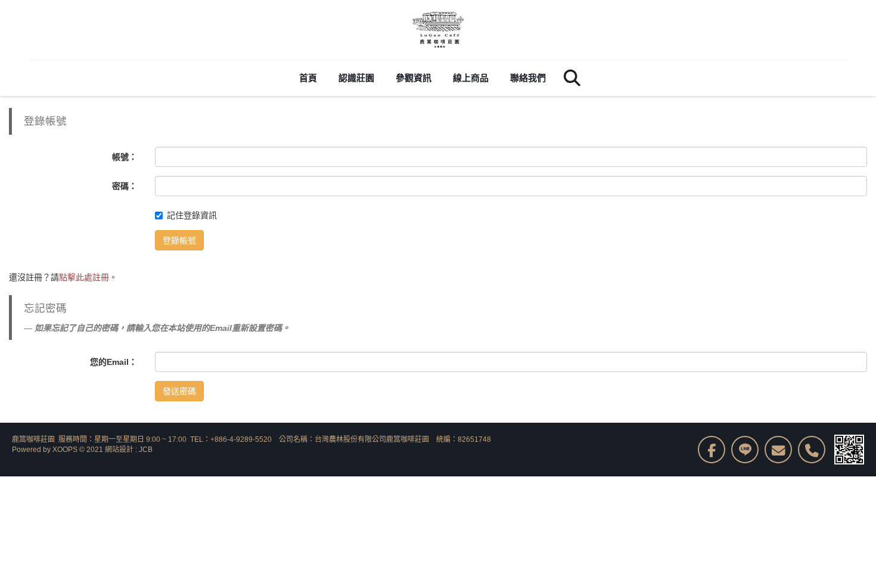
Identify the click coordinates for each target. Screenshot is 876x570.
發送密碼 (179, 391)
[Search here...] (572, 78)
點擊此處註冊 (84, 277)
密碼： (124, 186)
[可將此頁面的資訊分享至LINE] (745, 449)
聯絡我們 (528, 78)
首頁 (308, 78)
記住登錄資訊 (192, 215)
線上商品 (471, 78)
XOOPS (64, 449)
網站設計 (119, 449)
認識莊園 (356, 78)
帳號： (124, 157)
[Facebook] (711, 449)
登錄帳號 (179, 240)
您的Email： (113, 362)
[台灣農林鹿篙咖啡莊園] (438, 30)
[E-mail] (778, 449)
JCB (146, 449)
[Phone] (811, 449)
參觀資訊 (413, 78)
